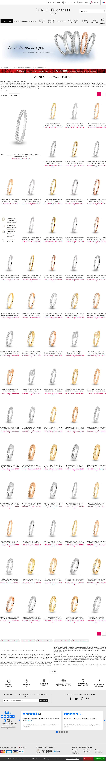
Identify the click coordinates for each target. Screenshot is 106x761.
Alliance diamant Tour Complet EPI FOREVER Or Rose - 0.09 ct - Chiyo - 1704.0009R (74, 429)
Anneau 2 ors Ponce (44, 641)
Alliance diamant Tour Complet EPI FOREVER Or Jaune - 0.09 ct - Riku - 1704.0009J (53, 429)
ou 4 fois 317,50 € (78, 127)
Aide (58, 2)
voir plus (29, 720)
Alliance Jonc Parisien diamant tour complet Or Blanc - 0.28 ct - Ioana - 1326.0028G (9, 277)
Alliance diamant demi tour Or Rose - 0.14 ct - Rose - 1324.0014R (96, 201)
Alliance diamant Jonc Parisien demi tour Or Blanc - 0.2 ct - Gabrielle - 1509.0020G (96, 277)
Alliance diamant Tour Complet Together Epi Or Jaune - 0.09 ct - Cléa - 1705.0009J (96, 467)
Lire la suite (4, 90)
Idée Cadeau (94, 21)
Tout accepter (99, 759)
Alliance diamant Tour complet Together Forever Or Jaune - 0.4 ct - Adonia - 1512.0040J (96, 580)
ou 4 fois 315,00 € (24, 158)
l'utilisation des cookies (72, 759)
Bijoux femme (42, 21)
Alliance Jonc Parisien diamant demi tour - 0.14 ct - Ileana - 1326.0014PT (74, 239)
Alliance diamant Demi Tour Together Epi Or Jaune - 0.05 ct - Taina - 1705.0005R (31, 467)
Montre (17, 21)
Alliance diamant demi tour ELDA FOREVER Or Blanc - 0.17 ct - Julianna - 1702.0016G (20, 155)
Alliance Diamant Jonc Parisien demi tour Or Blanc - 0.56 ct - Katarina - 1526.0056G (9, 353)
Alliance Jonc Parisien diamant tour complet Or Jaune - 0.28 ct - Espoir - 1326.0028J (31, 277)
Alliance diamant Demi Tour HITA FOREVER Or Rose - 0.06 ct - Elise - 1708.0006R (10, 542)
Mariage (24, 21)
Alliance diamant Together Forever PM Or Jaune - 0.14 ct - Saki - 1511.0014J (31, 580)
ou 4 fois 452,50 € (13, 583)
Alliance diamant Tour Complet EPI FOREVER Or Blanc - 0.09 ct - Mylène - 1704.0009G (31, 429)
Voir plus (53, 671)
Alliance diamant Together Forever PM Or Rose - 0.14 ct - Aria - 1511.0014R (52, 580)
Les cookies (98, 752)
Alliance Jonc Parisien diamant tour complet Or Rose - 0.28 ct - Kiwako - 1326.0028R (53, 277)
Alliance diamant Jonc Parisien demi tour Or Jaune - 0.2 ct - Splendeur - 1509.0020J (9, 315)
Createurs (61, 21)
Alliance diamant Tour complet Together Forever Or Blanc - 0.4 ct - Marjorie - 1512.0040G (74, 580)
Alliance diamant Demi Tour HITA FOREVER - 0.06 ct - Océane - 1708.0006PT (31, 542)
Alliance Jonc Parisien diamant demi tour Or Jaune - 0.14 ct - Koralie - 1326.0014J (53, 239)
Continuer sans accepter (98, 755)
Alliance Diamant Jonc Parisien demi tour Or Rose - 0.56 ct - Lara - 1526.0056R (53, 353)
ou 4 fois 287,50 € (35, 545)
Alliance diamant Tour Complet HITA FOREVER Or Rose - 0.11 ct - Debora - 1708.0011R (96, 542)
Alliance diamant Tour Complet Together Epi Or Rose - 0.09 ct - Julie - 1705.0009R (31, 505)
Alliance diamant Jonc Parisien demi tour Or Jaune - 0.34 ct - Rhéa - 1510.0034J (74, 315)
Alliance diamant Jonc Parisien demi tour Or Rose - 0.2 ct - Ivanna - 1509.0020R (31, 315)
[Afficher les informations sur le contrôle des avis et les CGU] (16, 724)
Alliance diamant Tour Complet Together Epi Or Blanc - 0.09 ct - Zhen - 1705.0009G (9, 505)
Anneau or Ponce (28, 641)
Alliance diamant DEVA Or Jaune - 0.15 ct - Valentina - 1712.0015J (96, 353)
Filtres (15, 95)
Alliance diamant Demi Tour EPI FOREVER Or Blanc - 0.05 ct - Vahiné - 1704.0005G (53, 391)
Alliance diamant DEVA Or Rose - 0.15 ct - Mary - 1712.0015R (10, 391)
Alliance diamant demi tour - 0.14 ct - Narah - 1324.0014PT (75, 200)
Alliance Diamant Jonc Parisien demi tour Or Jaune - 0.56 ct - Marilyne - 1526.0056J (31, 353)
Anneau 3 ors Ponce (62, 641)
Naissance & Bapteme (73, 21)
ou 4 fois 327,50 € (78, 393)
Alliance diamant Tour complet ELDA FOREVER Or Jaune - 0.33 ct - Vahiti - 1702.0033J (74, 163)
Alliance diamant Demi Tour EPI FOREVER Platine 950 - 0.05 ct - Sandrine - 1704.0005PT (9, 429)
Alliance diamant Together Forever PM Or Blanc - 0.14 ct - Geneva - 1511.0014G (9, 580)
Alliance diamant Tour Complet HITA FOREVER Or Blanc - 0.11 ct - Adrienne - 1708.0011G (52, 542)
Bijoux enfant (85, 21)
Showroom (51, 2)
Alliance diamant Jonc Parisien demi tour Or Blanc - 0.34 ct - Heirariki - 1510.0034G (53, 315)
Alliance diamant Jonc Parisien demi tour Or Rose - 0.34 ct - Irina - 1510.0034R (96, 315)
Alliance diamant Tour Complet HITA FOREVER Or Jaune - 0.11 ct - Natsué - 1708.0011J (74, 542)
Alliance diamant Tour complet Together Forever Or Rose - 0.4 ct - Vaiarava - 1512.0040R (9, 618)
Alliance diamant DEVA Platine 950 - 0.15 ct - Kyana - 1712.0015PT (31, 391)
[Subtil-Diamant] (53, 11)
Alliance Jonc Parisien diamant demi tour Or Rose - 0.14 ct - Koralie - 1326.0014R (96, 239)
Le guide (103, 21)
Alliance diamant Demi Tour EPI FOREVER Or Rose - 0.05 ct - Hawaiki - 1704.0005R (96, 391)
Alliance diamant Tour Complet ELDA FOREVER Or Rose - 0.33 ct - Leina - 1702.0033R (9, 201)
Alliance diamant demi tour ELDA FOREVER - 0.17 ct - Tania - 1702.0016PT (74, 125)
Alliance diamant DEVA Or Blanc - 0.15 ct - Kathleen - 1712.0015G (74, 353)
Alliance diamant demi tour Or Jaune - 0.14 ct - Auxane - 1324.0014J (53, 201)
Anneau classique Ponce (10, 641)
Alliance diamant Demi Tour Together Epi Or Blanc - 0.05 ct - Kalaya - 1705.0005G (10, 467)
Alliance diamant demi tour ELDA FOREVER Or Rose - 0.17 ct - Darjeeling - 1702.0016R (96, 125)
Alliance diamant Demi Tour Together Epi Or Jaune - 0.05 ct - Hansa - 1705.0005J (53, 467)
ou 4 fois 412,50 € (35, 469)
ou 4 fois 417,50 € (35, 583)
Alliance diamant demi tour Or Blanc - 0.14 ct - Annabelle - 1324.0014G (31, 201)
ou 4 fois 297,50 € (57, 127)
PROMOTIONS (7, 21)
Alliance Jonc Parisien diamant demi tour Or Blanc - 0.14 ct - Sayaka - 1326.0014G (31, 239)
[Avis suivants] (104, 720)
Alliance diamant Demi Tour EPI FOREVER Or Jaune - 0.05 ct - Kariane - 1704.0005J (74, 391)
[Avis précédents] (19, 720)
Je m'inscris (43, 700)
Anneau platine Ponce (80, 641)
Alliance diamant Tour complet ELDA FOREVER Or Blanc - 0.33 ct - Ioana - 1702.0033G (53, 163)
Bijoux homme (51, 21)
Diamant (33, 21)
